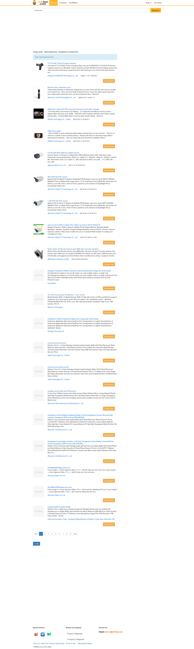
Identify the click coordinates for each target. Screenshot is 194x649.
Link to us (36, 643)
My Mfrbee (73, 2)
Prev (36, 534)
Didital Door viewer (54, 131)
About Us (44, 643)
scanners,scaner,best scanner (58, 367)
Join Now (158, 2)
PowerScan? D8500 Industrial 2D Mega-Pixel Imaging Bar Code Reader (73, 319)
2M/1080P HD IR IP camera (57, 177)
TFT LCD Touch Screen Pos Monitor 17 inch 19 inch (66, 295)
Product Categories (74, 633)
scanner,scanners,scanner (57, 343)
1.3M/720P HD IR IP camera (58, 201)
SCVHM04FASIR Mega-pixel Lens (60, 487)
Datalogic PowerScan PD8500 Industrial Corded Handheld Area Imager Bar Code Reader (79, 271)
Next (75, 534)
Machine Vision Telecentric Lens (59, 87)
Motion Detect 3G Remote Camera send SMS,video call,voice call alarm (73, 249)
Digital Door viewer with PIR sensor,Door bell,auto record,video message (73, 109)
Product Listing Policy (56, 643)
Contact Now (109, 81)
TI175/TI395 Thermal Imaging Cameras (62, 63)
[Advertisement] (75, 32)
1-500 (36, 544)
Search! (156, 10)
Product (53, 2)
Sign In (149, 2)
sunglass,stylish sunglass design (59, 507)
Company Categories (75, 639)
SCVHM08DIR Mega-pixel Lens (59, 467)
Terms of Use (70, 643)
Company (63, 2)
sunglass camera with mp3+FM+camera (62, 391)
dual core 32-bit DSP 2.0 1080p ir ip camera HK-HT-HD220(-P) (74, 225)
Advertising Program (84, 643)
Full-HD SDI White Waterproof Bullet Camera (63, 153)
